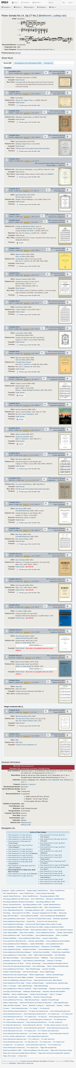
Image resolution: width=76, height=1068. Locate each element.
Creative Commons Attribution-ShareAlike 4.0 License (37, 1061)
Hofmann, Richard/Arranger (55, 974)
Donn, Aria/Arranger (39, 966)
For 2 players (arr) (30, 1016)
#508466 (11, 607)
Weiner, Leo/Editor (63, 949)
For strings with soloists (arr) (12, 1025)
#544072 (11, 581)
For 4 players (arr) (30, 1030)
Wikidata (23, 820)
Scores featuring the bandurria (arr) (35, 1014)
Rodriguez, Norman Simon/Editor (59, 988)
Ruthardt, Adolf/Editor (10, 938)
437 (36, 275)
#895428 (11, 353)
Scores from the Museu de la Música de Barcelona (35, 1002)
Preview (22, 377)
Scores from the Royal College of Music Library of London (44, 924)
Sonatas (19, 49)
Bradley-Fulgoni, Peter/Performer (37, 890)
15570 (36, 504)
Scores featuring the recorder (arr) (14, 1047)
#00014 (11, 405)
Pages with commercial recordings (61, 1050)
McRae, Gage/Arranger (36, 974)
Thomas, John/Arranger (33, 963)
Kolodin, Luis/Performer (17, 890)
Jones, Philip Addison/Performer (13, 910)
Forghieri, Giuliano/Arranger (12, 972)
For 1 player (34, 1008)
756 (36, 607)
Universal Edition (26, 412)
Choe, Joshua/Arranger (57, 958)
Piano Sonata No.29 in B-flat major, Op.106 (52, 875)
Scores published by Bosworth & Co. (47, 977)
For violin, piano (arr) (48, 1039)
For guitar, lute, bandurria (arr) (38, 1011)
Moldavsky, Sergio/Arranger (32, 991)
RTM (55, 191)
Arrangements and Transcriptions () (28, 63)
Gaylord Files (31, 921)
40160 (37, 658)
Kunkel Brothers (27, 484)
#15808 (11, 94)
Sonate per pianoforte (22, 436)
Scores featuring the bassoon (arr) (58, 1028)
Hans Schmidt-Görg (22, 636)
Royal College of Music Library (55, 163)
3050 (36, 250)
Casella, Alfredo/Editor (37, 944)
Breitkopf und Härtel (27, 230)
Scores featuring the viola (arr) (59, 1033)
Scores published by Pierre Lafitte (13, 983)
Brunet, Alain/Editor (26, 997)
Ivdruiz (54, 73)
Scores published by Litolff (11, 935)
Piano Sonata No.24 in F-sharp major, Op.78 (52, 861)
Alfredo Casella (20, 434)
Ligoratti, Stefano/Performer (12, 896)
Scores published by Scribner (30, 958)
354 (36, 353)
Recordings (6, 913)
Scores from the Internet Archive (47, 921)
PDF (50, 71)
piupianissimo (53, 329)
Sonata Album (20, 259)
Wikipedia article (26, 822)
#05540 (11, 455)
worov (55, 430)
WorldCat (24, 780)
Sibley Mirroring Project (32, 1000)
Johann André (27, 117)
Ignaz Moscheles (21, 141)
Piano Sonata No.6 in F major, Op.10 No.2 (20, 849)
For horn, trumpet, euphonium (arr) (14, 1036)
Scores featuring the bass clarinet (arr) (15, 1033)
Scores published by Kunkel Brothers (27, 946)
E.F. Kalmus (26, 233)
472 (36, 303)
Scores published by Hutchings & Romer (55, 963)
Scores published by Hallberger (13, 927)
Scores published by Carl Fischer (13, 969)
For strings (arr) (45, 1008)
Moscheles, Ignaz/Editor (60, 918)
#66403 (11, 504)
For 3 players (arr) (54, 1014)
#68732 (11, 430)
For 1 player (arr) (8, 1019)
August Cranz (26, 144)
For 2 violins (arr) (67, 1014)
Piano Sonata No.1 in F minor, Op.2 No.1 (20, 835)
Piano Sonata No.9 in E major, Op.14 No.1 (20, 855)
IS (56, 250)
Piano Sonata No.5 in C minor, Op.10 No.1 (20, 845)
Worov (56, 504)
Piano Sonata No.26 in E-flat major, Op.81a (52, 867)
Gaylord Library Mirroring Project (39, 148)
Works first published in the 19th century (35, 1050)
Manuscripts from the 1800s (21, 913)
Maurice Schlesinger (25, 169)
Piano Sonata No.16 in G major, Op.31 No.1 (20, 876)
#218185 (11, 736)
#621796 (11, 658)
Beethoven (33, 832)
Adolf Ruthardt (20, 335)
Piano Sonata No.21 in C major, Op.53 (51, 851)
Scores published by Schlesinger (13, 924)
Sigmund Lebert (21, 254)
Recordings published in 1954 (32, 904)
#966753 (11, 480)
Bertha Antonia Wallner (23, 662)
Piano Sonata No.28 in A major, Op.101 (51, 873)
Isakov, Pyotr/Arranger (40, 988)
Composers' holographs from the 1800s (44, 913)
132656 (37, 73)
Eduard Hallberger (27, 199)
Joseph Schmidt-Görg (22, 638)
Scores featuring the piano (38, 49)
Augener (23, 309)
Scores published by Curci (46, 949)
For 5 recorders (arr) (54, 1045)
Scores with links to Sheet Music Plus (14, 941)
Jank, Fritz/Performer (37, 899)
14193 (37, 556)
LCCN (49, 780)
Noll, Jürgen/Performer (10, 893)
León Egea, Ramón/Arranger (12, 991)
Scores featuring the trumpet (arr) (37, 1036)
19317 (35, 191)
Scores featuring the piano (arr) (13, 1042)
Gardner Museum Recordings (45, 893)
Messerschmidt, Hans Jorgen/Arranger (15, 974)
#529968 (11, 632)
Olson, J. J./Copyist (56, 994)
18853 (36, 530)
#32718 (11, 329)
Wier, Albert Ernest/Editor (11, 958)
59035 (36, 736)
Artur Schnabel (20, 560)
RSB (55, 736)
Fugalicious (53, 632)
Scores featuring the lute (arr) (12, 1014)
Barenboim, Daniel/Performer (55, 899)
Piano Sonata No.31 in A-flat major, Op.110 (52, 881)
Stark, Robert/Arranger (33, 969)
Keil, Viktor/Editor (60, 955)
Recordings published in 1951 (33, 907)
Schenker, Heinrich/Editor (36, 941)
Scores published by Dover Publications (15, 944)
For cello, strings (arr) (55, 1022)
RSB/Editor (44, 958)
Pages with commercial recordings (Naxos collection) (19, 1053)
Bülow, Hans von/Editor (27, 932)
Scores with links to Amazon (64, 930)
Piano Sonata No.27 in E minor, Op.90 (51, 871)
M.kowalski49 (53, 222)
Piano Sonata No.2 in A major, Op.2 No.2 (20, 837)
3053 (36, 682)
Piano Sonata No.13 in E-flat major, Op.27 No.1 (21, 865)
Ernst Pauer (19, 307)
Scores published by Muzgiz (12, 949)
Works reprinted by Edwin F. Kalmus (42, 930)
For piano (26, 49)
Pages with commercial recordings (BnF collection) (54, 1053)
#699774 (11, 303)
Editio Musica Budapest (29, 615)
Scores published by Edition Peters (29, 938)
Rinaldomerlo (53, 303)
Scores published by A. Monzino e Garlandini (17, 988)
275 (36, 161)
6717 (36, 217)
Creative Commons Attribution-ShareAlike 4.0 (30, 691)
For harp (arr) (42, 1016)
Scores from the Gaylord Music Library (39, 918)
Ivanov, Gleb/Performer (26, 893)
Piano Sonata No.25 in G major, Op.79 (51, 865)
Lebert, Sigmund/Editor (10, 932)
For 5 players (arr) (32, 1047)
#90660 (11, 191)
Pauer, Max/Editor (8, 946)
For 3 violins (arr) (33, 1039)
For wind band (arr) (60, 1019)
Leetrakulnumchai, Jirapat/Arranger (57, 983)
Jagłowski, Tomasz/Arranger (50, 1000)
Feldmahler (53, 405)
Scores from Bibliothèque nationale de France (17, 980)
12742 (35, 455)
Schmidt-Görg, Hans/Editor (41, 952)
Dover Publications (28, 414)
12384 (37, 137)
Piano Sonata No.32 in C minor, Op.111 (51, 883)
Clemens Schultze (21, 279)
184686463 (43, 780)
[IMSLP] (5, 2)
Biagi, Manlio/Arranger (41, 986)
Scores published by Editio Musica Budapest (17, 952)
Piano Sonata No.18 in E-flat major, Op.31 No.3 (53, 839)
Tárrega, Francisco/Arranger (39, 994)
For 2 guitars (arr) (58, 1042)
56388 (36, 405)
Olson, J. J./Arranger (9, 986)
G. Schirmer (26, 261)
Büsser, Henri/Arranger (10, 997)
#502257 (11, 556)
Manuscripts (63, 913)
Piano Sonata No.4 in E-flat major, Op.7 (19, 841)
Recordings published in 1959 (45, 902)
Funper (55, 455)
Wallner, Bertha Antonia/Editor (43, 955)
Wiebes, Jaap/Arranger (10, 1002)
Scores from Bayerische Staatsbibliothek (53, 915)
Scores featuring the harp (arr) (58, 1016)
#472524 (11, 250)
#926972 (11, 682)
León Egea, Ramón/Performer (55, 910)
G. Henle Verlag (26, 642)
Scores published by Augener (45, 935)
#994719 (11, 222)
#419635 (11, 217)
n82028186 (55, 780)
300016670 (67, 780)
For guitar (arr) (7, 1045)
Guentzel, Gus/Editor (48, 969)
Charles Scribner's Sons (29, 720)
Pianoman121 (52, 113)
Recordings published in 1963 (49, 896)
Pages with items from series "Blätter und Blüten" (18, 977)
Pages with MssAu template (11, 1005)
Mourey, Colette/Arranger (20, 994)
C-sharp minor (22, 1056)
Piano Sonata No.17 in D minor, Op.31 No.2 (52, 835)
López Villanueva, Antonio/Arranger (34, 960)
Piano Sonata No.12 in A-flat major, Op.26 (20, 861)
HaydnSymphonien (51, 353)
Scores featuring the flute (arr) (12, 1028)
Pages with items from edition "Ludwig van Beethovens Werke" (44, 927)
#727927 (11, 379)
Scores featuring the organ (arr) (36, 1045)
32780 (37, 632)
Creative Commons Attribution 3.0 (26, 744)
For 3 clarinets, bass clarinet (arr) (48, 1030)
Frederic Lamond (21, 383)
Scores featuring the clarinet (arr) (34, 1028)
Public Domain (20, 80)
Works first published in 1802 (12, 1050)
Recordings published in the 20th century (16, 899)
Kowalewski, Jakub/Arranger (12, 960)
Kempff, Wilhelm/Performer (52, 904)
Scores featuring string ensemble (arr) (15, 1011)
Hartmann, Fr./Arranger (54, 960)
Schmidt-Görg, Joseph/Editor (61, 952)
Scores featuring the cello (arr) (32, 1025)
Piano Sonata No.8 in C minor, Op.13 (18, 853)
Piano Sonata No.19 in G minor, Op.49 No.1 (52, 843)
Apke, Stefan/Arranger (25, 986)
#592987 (11, 113)
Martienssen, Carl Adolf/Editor (51, 946)
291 (36, 222)
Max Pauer (19, 459)
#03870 (11, 530)
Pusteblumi (61, 377)
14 (36, 480)
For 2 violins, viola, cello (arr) (38, 1033)
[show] (17, 53)
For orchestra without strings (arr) (13, 1022)
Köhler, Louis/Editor (62, 935)
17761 (36, 430)
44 (34, 712)
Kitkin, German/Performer (53, 907)
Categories (5, 890)
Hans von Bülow (21, 256)
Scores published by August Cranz (14, 921)
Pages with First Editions (11, 915)
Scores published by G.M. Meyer (13, 963)
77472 (36, 329)
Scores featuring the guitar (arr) (60, 1011)
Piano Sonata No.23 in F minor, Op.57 (51, 857)
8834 (36, 581)
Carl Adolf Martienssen (23, 510)
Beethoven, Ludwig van (52, 15)
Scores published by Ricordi (54, 944)
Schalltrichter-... (52, 480)
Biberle (55, 682)
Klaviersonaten (20, 664)
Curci (21, 564)
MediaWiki (12, 1063)
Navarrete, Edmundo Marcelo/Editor (54, 991)
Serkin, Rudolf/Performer (30, 896)
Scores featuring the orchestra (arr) (41, 1019)
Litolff (26, 283)
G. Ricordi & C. (24, 439)
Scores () (7, 63)
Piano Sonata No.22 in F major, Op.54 (51, 855)
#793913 (11, 161)
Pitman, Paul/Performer (57, 890)
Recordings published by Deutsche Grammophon (18, 902)
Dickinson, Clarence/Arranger (43, 997)
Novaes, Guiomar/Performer (12, 904)
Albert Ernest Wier (21, 716)
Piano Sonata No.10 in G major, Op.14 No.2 (20, 857)
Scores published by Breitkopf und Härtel (16, 930)
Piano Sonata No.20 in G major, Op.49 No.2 (52, 847)
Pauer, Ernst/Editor (27, 935)
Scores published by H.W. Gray (13, 1000)
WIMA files (6, 994)
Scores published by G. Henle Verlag (14, 955)
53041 (37, 94)
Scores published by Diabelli (29, 915)
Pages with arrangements (48, 1047)
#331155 (11, 137)
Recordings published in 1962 (34, 910)
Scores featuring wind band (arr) (36, 1022)
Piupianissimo (52, 217)
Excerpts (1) (48, 63)
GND (61, 780)
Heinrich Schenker (21, 409)
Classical (24, 813)
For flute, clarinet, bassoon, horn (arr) (56, 1025)
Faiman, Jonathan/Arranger (35, 983)
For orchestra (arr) (22, 1019)
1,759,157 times (68, 1061)
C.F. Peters (24, 340)
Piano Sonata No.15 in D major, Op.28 (19, 873)
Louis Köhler (19, 333)
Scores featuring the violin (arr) (13, 1016)
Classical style (50, 1005)
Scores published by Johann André (14, 918)
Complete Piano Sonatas (23, 362)
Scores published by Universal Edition (58, 941)
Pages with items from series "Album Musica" (48, 980)
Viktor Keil (19, 686)
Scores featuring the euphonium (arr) (14, 1039)
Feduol (56, 712)
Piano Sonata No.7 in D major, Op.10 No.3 (20, 851)
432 (36, 379)
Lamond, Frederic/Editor (50, 938)
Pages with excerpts (9, 1056)
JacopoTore (53, 581)
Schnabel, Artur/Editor (29, 949)
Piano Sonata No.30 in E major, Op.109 (51, 879)
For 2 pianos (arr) (45, 1042)
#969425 (11, 712)
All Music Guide (26, 825)
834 (36, 113)
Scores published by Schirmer (45, 932)
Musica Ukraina (24, 539)
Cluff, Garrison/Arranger (30, 972)
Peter (54, 94)
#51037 (11, 73)
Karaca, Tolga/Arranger (47, 972)
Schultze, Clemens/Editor (65, 932)
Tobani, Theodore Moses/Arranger (58, 966)
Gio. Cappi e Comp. (27, 100)
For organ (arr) (19, 1045)
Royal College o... (52, 165)
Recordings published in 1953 (12, 907)
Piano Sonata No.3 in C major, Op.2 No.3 (20, 839)
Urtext (30, 955)
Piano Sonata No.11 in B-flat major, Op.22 (20, 859)
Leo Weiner (19, 611)
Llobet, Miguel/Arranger (60, 1002)
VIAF (37, 780)
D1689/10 (50, 174)
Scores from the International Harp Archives (16, 966)
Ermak (55, 607)
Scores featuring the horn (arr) (12, 1030)
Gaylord (54, 137)
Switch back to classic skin (25, 1063)
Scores (25, 1005)
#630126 (11, 275)
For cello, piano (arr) (31, 1042)
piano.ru (62, 502)
